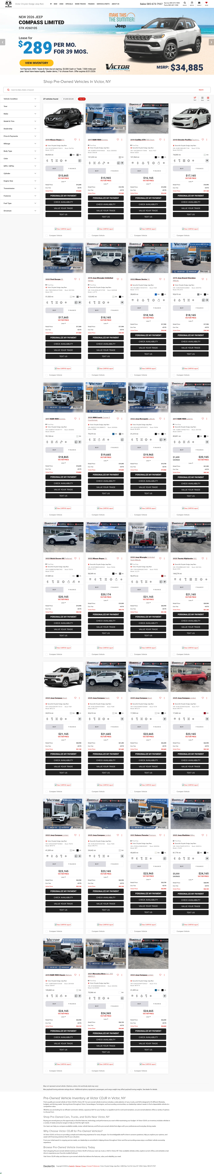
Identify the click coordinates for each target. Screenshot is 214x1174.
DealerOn (72, 1166)
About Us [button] (115, 4)
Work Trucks (80, 4)
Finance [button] (91, 4)
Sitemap (78, 1166)
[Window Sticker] (122, 162)
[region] (63, 188)
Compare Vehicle (55, 236)
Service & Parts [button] (103, 4)
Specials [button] (69, 4)
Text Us (63, 214)
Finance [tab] (72, 168)
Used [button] (61, 4)
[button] (81, 118)
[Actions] (79, 140)
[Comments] (79, 160)
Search (201, 90)
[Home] (51, 4)
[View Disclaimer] (66, 160)
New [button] (55, 4)
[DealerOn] (49, 1166)
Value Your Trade (63, 208)
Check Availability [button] (63, 202)
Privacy (84, 1166)
